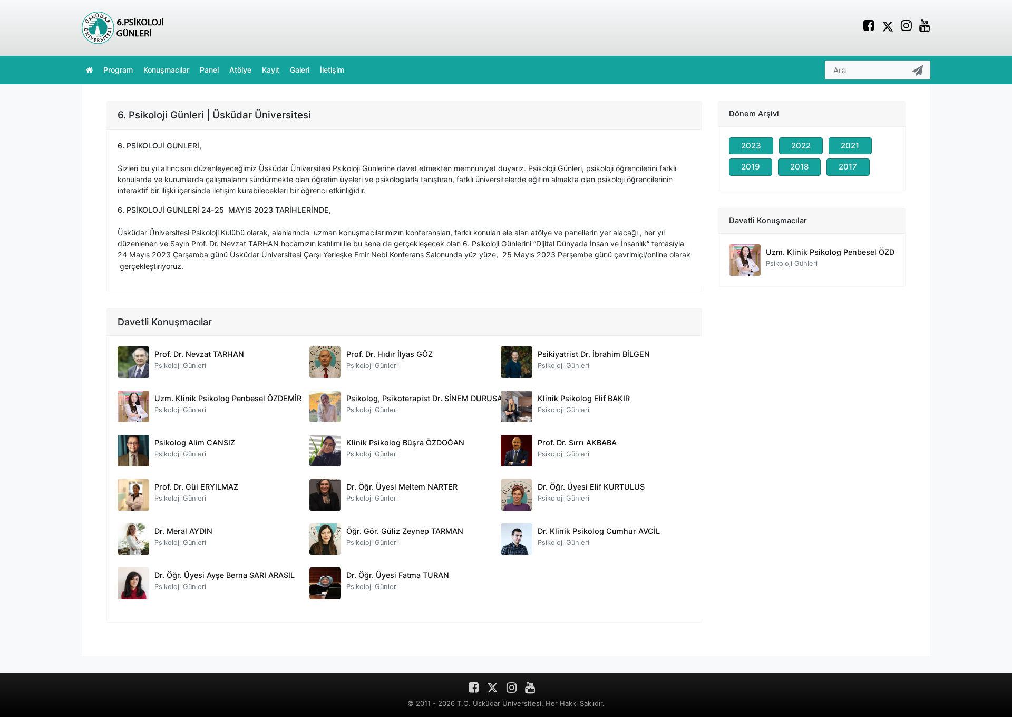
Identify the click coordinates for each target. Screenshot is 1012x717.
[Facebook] (868, 27)
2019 (750, 167)
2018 (799, 167)
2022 (801, 146)
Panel (209, 69)
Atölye (240, 69)
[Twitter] (888, 26)
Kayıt (270, 69)
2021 (850, 146)
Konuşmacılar (166, 69)
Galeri (299, 69)
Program (118, 69)
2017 (848, 167)
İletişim (332, 69)
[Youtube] (924, 27)
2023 (751, 146)
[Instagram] (906, 27)
